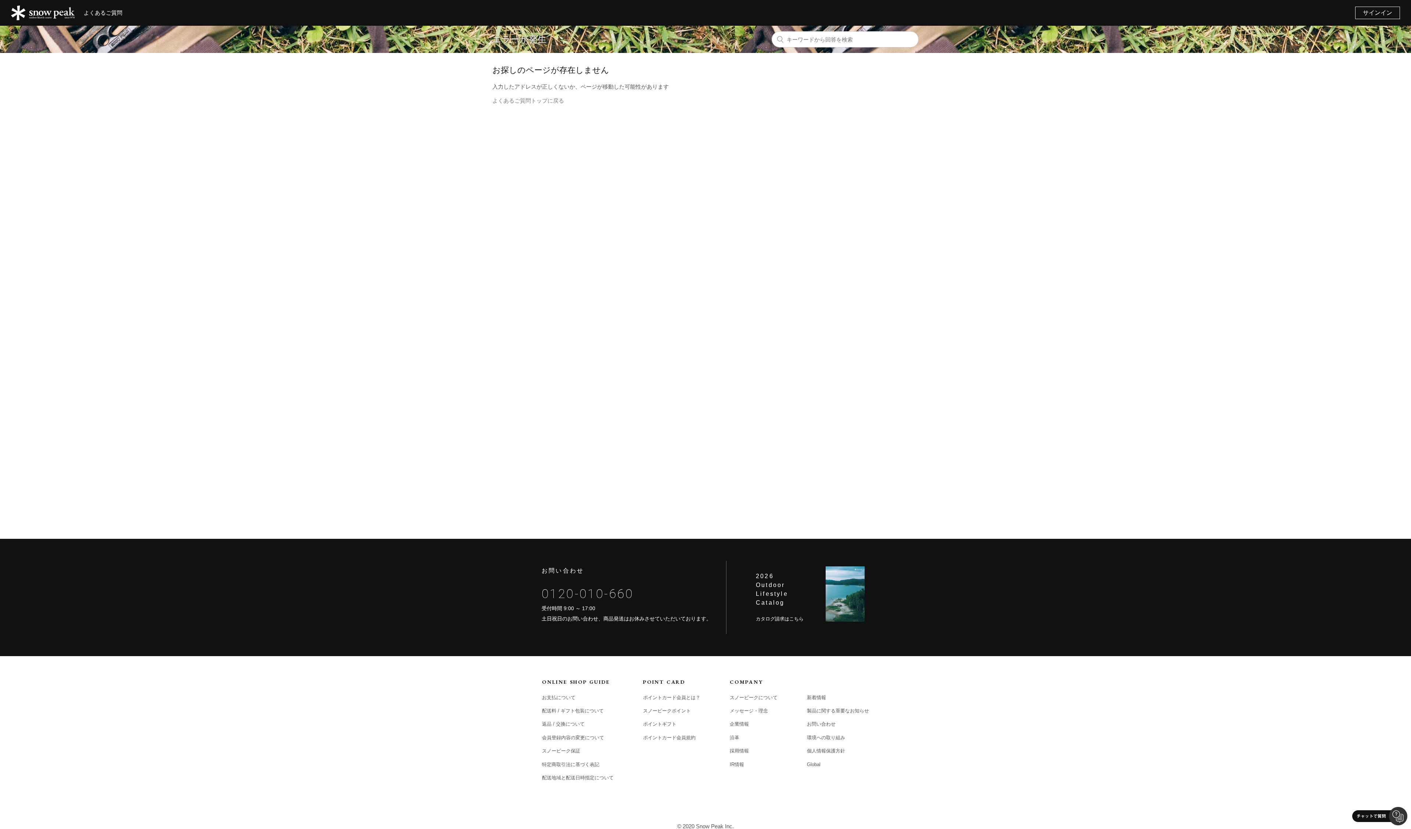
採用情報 (739, 751)
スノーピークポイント (667, 711)
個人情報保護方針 (826, 751)
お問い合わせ (821, 724)
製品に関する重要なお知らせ (838, 711)
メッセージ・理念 (749, 711)
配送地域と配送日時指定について (578, 777)
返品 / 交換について (563, 724)
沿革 (734, 737)
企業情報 (739, 724)
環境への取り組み (826, 737)
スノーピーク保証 (561, 751)
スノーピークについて (754, 697)
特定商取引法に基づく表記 (570, 764)
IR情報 (737, 764)
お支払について (558, 697)
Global (814, 764)
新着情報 (816, 697)
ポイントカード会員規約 (669, 737)
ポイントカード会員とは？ (671, 697)
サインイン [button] (1377, 13)
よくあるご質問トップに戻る (528, 100)
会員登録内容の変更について (573, 737)
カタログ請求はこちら (780, 619)
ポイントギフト (659, 724)
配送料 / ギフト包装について (573, 711)
